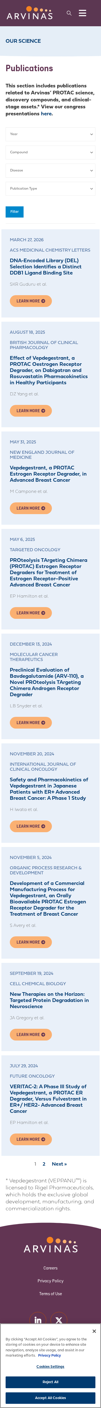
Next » (59, 1164)
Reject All (50, 1382)
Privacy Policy (51, 1280)
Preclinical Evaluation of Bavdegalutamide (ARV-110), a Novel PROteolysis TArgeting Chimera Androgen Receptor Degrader (47, 683)
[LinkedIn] (37, 1320)
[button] (69, 13)
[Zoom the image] (29, 8)
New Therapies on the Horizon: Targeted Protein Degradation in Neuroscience (49, 1001)
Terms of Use (50, 1293)
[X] (58, 1320)
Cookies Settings (50, 1367)
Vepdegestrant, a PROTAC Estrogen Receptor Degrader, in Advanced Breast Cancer (48, 474)
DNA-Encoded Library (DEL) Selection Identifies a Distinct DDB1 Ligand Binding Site (46, 267)
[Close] (94, 1331)
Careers (50, 1268)
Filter (14, 212)
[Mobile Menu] (82, 13)
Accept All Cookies (50, 1398)
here (46, 114)
